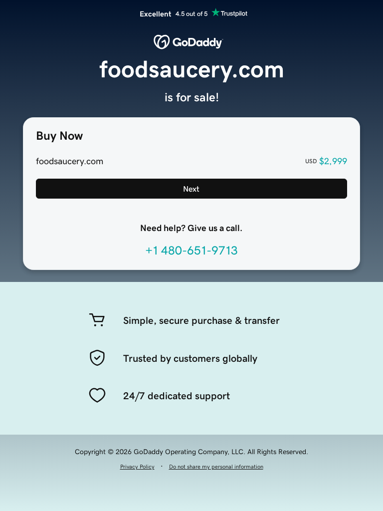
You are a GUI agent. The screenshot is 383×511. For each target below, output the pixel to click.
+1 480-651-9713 (191, 250)
